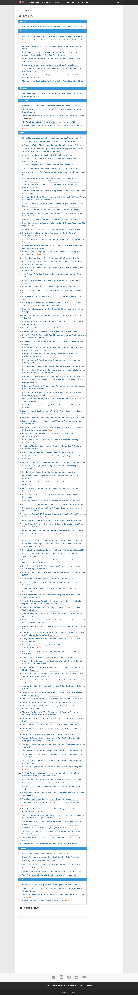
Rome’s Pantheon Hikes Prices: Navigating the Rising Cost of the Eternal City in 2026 (53, 550)
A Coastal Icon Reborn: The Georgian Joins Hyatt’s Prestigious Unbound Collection (52, 145)
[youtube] (84, 978)
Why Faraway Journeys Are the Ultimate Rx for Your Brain (43, 901)
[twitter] (69, 978)
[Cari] (118, 3)
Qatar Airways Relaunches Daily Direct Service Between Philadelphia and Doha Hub (52, 530)
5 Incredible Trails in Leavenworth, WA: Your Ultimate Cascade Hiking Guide (49, 141)
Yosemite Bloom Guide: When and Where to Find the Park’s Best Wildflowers (49, 844)
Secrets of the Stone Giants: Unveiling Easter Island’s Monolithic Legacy (48, 579)
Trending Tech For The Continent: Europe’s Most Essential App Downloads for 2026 (52, 751)
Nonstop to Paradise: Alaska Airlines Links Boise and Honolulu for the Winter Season (52, 504)
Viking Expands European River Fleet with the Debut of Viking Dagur (47, 799)
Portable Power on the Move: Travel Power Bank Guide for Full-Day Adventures (50, 857)
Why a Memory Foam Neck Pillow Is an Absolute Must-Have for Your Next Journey (51, 871)
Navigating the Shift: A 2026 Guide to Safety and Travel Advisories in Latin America (51, 501)
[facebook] (54, 978)
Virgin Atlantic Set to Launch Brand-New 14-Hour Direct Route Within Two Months (51, 802)
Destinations (47, 2)
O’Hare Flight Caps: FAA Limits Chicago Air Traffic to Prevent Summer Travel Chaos (52, 520)
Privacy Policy (58, 985)
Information (23, 100)
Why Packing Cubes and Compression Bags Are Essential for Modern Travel (49, 868)
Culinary (58, 2)
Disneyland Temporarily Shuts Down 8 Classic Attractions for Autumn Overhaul (50, 331)
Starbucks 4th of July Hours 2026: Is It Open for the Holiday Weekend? (47, 657)
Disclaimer (70, 985)
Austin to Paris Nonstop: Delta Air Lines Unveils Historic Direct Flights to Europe (51, 209)
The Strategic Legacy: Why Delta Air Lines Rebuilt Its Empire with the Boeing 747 (51, 724)
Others (85, 2)
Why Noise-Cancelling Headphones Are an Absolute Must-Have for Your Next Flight (52, 864)
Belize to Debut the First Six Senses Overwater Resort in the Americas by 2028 (50, 219)
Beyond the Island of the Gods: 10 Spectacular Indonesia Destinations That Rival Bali (52, 36)
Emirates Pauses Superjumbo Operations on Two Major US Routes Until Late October (53, 366)
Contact (80, 985)
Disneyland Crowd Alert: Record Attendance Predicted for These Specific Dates (50, 328)
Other (21, 132)
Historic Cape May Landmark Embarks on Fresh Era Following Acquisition (48, 452)
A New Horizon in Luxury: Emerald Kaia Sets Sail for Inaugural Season (47, 155)
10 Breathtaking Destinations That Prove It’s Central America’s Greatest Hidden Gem (52, 138)
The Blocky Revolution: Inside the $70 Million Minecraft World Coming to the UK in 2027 (53, 699)
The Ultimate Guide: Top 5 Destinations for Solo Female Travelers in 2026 (48, 122)
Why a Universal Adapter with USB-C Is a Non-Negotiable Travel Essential (49, 875)
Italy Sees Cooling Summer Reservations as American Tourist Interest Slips (49, 472)
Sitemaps (90, 985)
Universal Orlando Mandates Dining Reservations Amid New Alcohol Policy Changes (52, 779)
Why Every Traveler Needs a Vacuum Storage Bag (40, 861)
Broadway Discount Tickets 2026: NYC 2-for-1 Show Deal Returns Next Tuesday (51, 229)
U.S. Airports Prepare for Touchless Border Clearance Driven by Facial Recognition (52, 125)
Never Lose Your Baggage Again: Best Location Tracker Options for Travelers (49, 853)
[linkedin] (77, 978)
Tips (67, 2)
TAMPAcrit (73, 992)
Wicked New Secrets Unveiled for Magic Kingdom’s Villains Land (45, 828)
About (47, 985)
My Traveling (34, 2)
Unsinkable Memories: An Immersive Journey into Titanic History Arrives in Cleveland (52, 783)
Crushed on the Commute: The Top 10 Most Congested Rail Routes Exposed (49, 287)
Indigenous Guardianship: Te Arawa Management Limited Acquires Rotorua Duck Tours (53, 462)
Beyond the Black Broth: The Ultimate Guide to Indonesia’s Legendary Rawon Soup (52, 26)
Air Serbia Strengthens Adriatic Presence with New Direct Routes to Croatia (49, 165)
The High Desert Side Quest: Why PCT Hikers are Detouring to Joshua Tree (49, 702)
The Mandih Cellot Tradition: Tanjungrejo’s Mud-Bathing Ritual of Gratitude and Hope (52, 81)
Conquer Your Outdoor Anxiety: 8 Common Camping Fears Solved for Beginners (51, 885)
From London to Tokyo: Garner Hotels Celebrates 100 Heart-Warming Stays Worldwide (53, 417)
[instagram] (61, 978)
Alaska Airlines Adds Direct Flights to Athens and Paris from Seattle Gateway (49, 168)
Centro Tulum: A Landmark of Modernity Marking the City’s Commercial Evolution (51, 258)
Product (75, 2)
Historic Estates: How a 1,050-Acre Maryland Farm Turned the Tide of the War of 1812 (52, 40)
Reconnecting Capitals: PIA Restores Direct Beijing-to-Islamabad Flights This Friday (52, 540)
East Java (23, 88)
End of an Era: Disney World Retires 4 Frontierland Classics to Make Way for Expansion (53, 376)
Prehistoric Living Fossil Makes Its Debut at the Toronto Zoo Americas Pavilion (50, 65)
